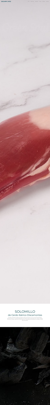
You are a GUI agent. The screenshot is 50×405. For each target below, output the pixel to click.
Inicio (28, 1)
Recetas (43, 1)
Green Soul (32, 1)
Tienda (40, 1)
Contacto (47, 1)
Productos (36, 1)
